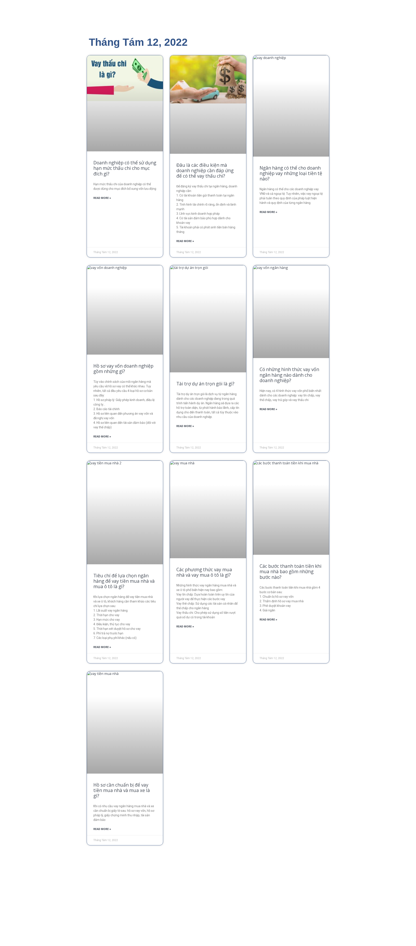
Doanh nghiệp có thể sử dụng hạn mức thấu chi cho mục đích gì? (124, 168)
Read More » (102, 198)
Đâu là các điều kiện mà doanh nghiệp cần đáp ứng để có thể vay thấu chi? (205, 170)
